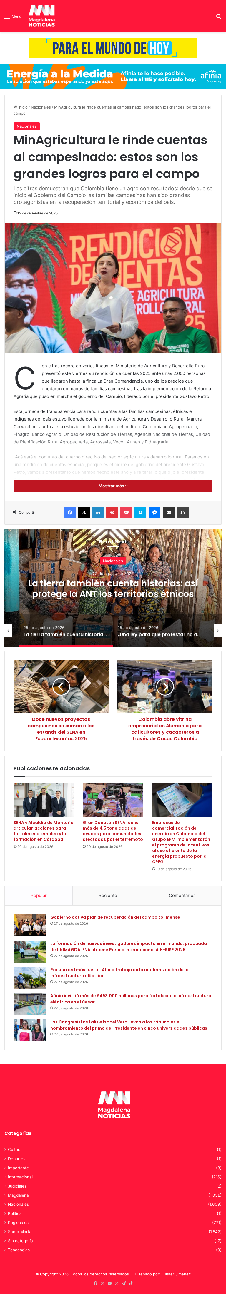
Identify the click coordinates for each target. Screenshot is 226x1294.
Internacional (20, 1177)
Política (15, 1213)
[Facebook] (70, 512)
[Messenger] (154, 512)
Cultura (15, 1149)
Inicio (22, 107)
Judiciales (17, 1186)
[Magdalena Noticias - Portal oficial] (41, 16)
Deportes (16, 1158)
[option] (113, 588)
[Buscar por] (219, 18)
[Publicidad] (113, 47)
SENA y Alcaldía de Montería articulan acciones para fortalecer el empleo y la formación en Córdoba (44, 831)
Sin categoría (20, 1240)
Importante (18, 1167)
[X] (84, 512)
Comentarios (182, 895)
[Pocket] (126, 512)
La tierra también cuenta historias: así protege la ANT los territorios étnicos (113, 588)
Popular (39, 895)
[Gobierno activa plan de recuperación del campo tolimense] (30, 925)
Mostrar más (112, 485)
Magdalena (18, 1195)
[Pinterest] (112, 512)
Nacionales (41, 107)
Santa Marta (19, 1231)
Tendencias (19, 1250)
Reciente (108, 895)
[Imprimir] (183, 512)
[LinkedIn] (98, 512)
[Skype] (140, 512)
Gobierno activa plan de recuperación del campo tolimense (115, 917)
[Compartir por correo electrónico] (169, 512)
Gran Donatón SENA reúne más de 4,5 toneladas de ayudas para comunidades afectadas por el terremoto (113, 831)
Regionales (18, 1222)
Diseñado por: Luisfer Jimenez (163, 1274)
